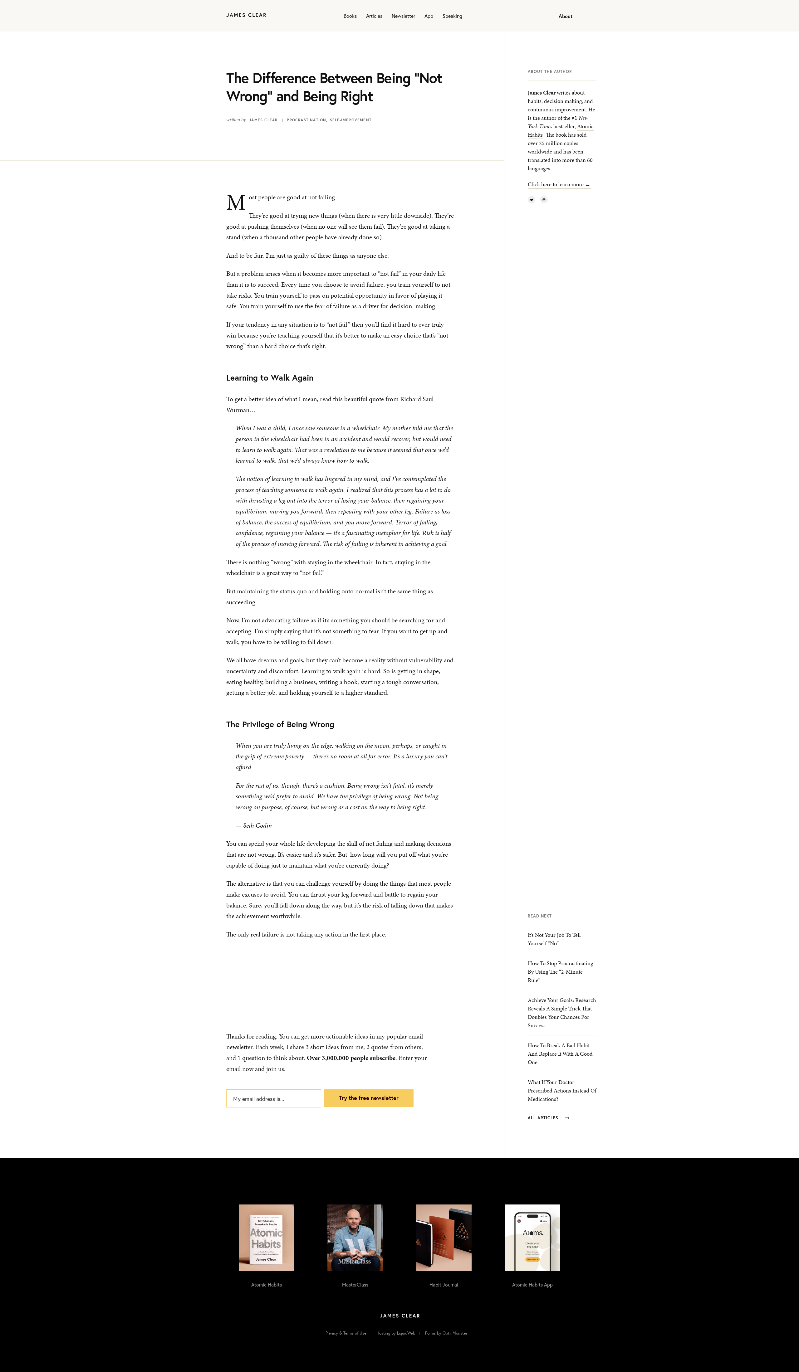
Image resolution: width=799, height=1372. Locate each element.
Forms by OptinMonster (446, 1333)
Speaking (452, 15)
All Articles (544, 1118)
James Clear (263, 120)
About (566, 16)
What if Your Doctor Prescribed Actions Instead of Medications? (562, 1090)
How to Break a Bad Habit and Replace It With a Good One (560, 1053)
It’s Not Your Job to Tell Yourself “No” (554, 939)
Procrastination (306, 120)
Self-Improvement (350, 120)
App (428, 15)
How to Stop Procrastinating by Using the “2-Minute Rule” (560, 971)
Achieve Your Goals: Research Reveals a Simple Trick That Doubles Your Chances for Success (562, 1012)
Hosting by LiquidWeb (395, 1333)
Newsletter (403, 15)
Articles (374, 15)
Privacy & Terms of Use (346, 1333)
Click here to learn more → (559, 184)
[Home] (246, 15)
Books (350, 15)
